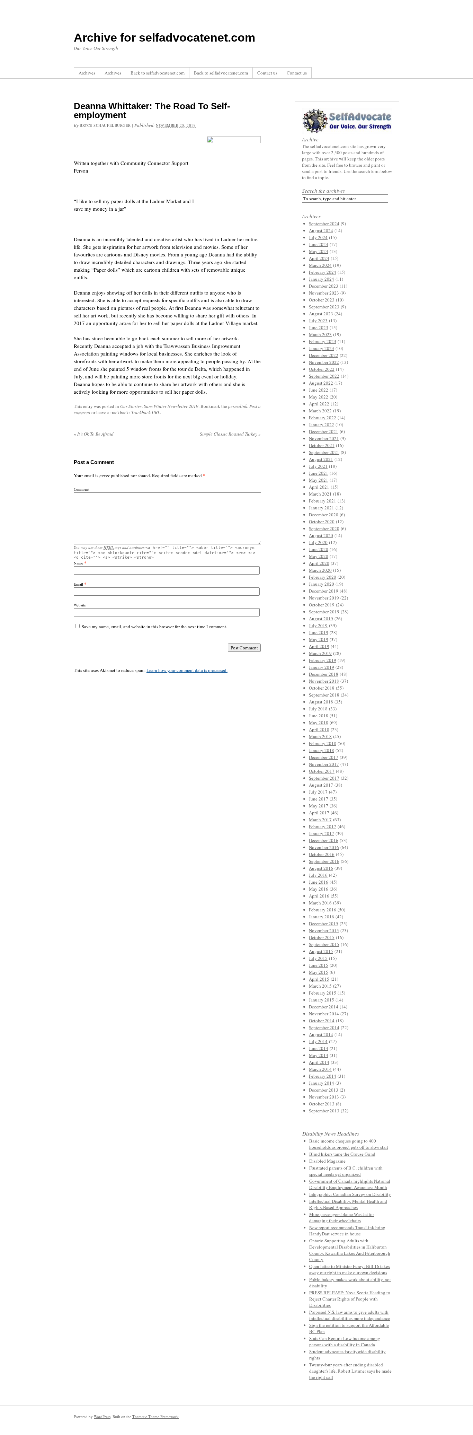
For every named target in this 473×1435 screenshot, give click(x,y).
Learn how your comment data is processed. (186, 670)
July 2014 (318, 1041)
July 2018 (318, 709)
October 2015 (321, 937)
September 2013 (324, 1111)
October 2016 (321, 854)
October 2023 (321, 300)
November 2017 (324, 764)
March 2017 (320, 819)
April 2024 (319, 258)
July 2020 (318, 542)
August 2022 (321, 383)
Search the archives (323, 190)
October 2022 (321, 369)
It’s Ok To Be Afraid (94, 434)
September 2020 (324, 528)
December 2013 (323, 1090)
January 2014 (321, 1083)
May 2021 (318, 480)
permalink (237, 406)
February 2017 (322, 826)
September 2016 (324, 861)
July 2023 (318, 320)
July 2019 (318, 625)
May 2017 (318, 806)
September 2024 (324, 223)
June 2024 (318, 244)
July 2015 (318, 958)
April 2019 (319, 646)
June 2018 (318, 715)
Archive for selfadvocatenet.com (164, 37)
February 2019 (322, 660)
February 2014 (322, 1076)
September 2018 (324, 695)
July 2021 (318, 466)
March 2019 (320, 653)
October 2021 (321, 445)
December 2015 (323, 923)
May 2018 (318, 722)
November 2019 (324, 598)
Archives (87, 73)
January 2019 (321, 667)
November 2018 (324, 681)
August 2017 (321, 785)
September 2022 (324, 376)
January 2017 (321, 833)
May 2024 (318, 251)
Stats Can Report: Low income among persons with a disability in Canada (344, 1341)
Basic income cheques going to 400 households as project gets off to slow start (348, 1144)
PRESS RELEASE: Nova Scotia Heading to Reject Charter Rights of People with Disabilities (349, 1298)
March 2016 (320, 903)
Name (78, 563)
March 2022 (320, 411)
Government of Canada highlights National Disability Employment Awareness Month (349, 1184)
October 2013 (321, 1104)
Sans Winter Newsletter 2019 (171, 406)
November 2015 (324, 930)
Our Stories (131, 406)
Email (78, 584)
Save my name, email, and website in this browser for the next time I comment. (154, 626)
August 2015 (321, 951)
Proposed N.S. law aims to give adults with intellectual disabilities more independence (349, 1315)
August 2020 (321, 535)
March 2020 (320, 570)
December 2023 (323, 286)
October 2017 (321, 771)
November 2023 (324, 293)
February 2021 (322, 501)
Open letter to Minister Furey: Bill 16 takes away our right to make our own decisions (349, 1269)
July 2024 (318, 237)
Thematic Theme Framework (155, 1416)
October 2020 (321, 521)
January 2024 (321, 279)
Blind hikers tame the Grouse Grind (342, 1154)
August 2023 (321, 313)
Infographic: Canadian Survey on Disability (350, 1194)
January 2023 (321, 348)
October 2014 (321, 1020)
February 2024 (322, 272)
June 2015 (318, 965)
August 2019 (321, 618)
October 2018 (321, 688)
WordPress (102, 1416)
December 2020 (323, 514)
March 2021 (320, 494)
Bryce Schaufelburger (105, 125)
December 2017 (323, 757)
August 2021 (321, 459)
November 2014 (324, 1013)
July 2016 (318, 875)
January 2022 (321, 424)
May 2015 (318, 972)
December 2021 (323, 431)
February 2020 (322, 577)
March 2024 (320, 265)
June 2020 (318, 549)
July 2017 (318, 792)
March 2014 (320, 1069)
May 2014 (318, 1055)
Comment (81, 489)
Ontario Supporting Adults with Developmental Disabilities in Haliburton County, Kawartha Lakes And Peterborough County (349, 1249)
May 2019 (318, 639)
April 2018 (319, 729)
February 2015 (322, 993)
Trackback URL (145, 412)
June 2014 (318, 1048)
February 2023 (322, 341)
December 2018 (323, 674)
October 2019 (321, 605)
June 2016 (318, 882)
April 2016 (319, 896)
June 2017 (318, 799)
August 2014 (321, 1034)
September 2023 (324, 307)
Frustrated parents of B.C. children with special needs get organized (346, 1171)
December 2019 (323, 591)
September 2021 (324, 452)
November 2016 (324, 847)
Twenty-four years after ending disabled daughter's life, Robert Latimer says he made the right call (350, 1371)
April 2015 (319, 979)
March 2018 (320, 736)
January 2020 (321, 584)
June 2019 (318, 632)
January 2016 (321, 916)
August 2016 (321, 868)
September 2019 (324, 612)
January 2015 (321, 1000)
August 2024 (321, 230)
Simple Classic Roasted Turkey (230, 434)
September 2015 (324, 944)
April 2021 (319, 487)
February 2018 (322, 743)
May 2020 (318, 556)
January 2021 (321, 508)
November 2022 (324, 362)
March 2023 (320, 334)
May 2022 (318, 397)
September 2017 (324, 778)
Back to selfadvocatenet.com (158, 73)
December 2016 (323, 840)
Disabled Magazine (327, 1161)
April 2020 (319, 563)
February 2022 (322, 417)
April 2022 (319, 404)
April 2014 (319, 1062)
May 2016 (318, 889)
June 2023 (318, 327)
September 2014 (324, 1027)
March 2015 (320, 986)
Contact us (267, 73)
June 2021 (318, 473)
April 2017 (319, 813)
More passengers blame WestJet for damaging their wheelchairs (341, 1217)
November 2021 (324, 438)
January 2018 (321, 750)
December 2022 (323, 355)
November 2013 (324, 1097)
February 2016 (322, 910)
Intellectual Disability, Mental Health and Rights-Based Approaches (348, 1204)
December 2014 (323, 1007)
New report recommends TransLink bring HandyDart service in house (347, 1230)
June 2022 (318, 390)
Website (80, 604)
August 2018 (321, 702)
